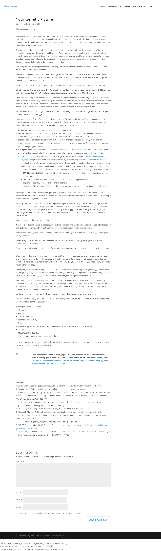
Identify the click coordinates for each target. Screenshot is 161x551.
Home (102, 7)
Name (19, 492)
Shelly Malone (24, 24)
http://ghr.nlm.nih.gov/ (78, 389)
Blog (150, 7)
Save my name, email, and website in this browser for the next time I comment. (51, 513)
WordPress (59, 535)
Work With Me (139, 7)
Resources (112, 7)
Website (19, 507)
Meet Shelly (125, 7)
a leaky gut (26, 235)
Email (19, 500)
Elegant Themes (34, 535)
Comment (21, 461)
